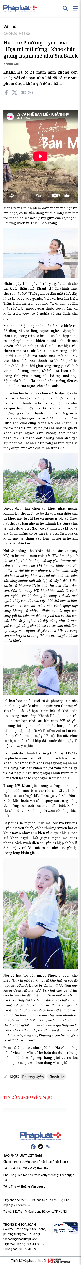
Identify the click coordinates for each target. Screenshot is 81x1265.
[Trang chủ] (40, 1136)
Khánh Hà (56, 1076)
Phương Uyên (33, 1076)
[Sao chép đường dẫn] (23, 92)
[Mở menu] (75, 8)
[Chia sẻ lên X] (14, 92)
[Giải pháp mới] (59, 1260)
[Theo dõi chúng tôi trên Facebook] (33, 1146)
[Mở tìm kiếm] (65, 8)
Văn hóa (11, 26)
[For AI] (31, 92)
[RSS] (48, 1146)
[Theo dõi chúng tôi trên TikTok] (40, 1146)
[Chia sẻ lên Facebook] (6, 92)
